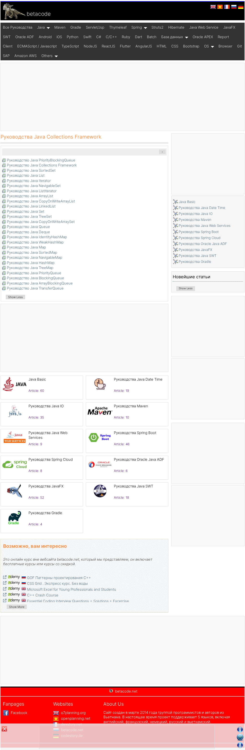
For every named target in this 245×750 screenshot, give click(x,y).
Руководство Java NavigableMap (34, 257)
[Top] (240, 730)
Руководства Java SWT (133, 486)
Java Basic (37, 379)
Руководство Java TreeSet (29, 216)
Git (239, 46)
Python (72, 37)
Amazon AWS (25, 55)
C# (98, 37)
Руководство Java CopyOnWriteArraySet (41, 221)
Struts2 (157, 27)
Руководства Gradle (45, 513)
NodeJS (90, 46)
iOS (59, 37)
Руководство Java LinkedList (31, 206)
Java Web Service (203, 27)
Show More (16, 607)
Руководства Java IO (46, 406)
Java (41, 27)
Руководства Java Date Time (138, 379)
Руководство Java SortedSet (31, 170)
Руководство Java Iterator (29, 180)
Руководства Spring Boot (135, 432)
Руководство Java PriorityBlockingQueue (41, 160)
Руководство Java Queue (28, 226)
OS (206, 46)
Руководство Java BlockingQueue (35, 278)
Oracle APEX (203, 37)
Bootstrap (191, 46)
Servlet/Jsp (95, 27)
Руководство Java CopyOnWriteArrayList (41, 201)
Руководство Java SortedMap (32, 252)
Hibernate (176, 27)
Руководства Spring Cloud (50, 459)
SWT (7, 37)
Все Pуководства (17, 27)
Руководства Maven (131, 406)
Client (7, 46)
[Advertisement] (122, 96)
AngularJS (143, 46)
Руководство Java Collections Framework (42, 165)
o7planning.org (73, 712)
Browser (225, 46)
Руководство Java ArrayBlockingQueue (40, 283)
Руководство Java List (26, 175)
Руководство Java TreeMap (30, 267)
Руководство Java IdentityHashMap (37, 237)
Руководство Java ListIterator (31, 191)
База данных (172, 37)
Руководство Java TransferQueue (35, 288)
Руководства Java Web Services (204, 225)
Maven (60, 27)
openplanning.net (75, 718)
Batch (151, 37)
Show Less (15, 297)
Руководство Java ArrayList (30, 196)
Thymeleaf (118, 27)
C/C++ (111, 37)
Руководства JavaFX (45, 486)
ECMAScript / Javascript (37, 46)
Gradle (75, 27)
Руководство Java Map (26, 247)
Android (45, 37)
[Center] (240, 737)
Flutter (125, 46)
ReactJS (108, 46)
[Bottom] (240, 745)
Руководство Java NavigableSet (34, 185)
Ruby (126, 37)
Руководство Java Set (25, 211)
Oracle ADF (24, 37)
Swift (87, 37)
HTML (162, 46)
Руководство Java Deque (28, 232)
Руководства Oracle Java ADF (139, 459)
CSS (174, 46)
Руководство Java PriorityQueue (34, 273)
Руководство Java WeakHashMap (35, 242)
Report (223, 37)
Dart (138, 37)
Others (47, 55)
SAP (6, 55)
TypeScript (70, 46)
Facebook (18, 712)
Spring (136, 27)
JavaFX (229, 27)
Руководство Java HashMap (31, 262)
